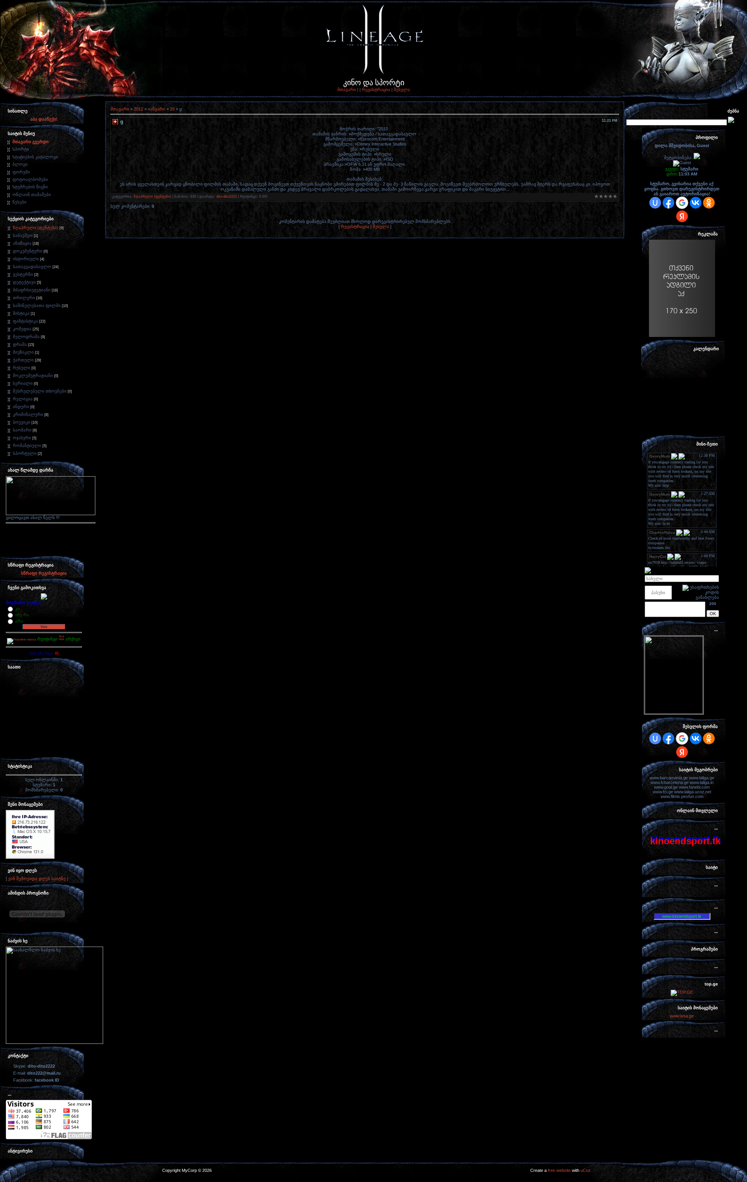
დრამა (20, 344)
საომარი (22, 430)
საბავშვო (23, 235)
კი (17, 608)
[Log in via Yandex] (682, 216)
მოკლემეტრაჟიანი (33, 375)
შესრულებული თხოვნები (40, 391)
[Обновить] (716, 570)
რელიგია (23, 398)
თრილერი (24, 297)
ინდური (21, 406)
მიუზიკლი (23, 352)
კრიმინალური (28, 414)
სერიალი (23, 383)
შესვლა (402, 89)
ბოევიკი (21, 422)
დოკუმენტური (27, 251)
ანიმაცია (22, 243)
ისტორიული (26, 258)
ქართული (23, 360)
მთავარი (346, 89)
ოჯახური (22, 437)
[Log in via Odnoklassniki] (709, 203)
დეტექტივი (24, 282)
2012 (138, 109)
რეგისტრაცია (376, 89)
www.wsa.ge (682, 1016)
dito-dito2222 (226, 196)
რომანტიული (27, 445)
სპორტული (25, 453)
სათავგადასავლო (32, 266)
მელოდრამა (26, 336)
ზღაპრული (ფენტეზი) (35, 227)
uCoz (585, 1170)
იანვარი (156, 109)
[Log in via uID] (655, 203)
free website (559, 1170)
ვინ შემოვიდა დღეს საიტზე (37, 878)
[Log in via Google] (682, 202)
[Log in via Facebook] (668, 203)
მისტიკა (21, 313)
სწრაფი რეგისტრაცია (44, 573)
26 (172, 109)
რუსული (21, 367)
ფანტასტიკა (25, 321)
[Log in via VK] (695, 203)
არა (19, 621)
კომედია (22, 328)
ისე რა (22, 614)
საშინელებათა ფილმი (37, 305)
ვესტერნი (23, 274)
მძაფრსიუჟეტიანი (32, 290)
